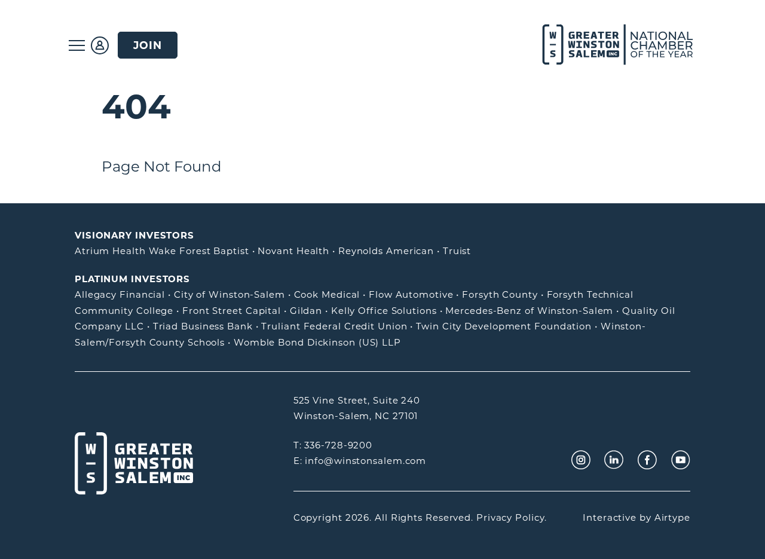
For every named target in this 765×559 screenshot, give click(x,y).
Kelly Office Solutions (384, 310)
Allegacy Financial (120, 294)
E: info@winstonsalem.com (360, 460)
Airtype (672, 517)
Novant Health (293, 250)
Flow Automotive (411, 294)
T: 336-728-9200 (333, 445)
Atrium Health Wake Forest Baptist (162, 250)
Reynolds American (386, 250)
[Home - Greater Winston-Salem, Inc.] (611, 45)
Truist (457, 250)
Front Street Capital (231, 310)
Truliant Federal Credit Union (334, 326)
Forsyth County (500, 294)
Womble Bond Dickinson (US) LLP (317, 342)
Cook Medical (327, 294)
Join (147, 45)
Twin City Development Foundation (504, 326)
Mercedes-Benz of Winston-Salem (529, 310)
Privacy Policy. (511, 517)
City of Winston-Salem (229, 294)
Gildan (306, 310)
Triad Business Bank (203, 326)
